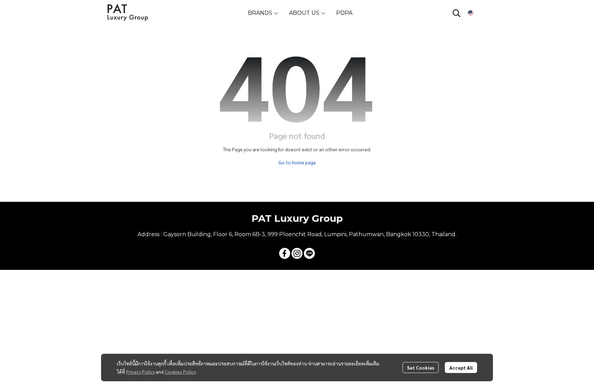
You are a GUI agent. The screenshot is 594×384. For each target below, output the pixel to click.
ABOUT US (305, 13)
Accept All (461, 367)
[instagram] (297, 253)
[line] (309, 253)
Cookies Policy (180, 372)
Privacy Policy (140, 372)
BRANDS (261, 13)
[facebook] (284, 253)
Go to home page (297, 162)
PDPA (344, 13)
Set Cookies (420, 367)
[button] (456, 13)
